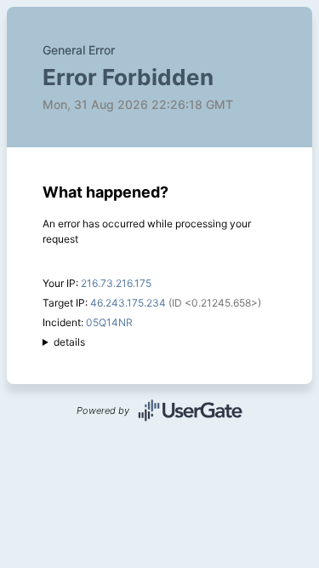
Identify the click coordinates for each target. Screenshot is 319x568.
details (69, 342)
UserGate (190, 410)
